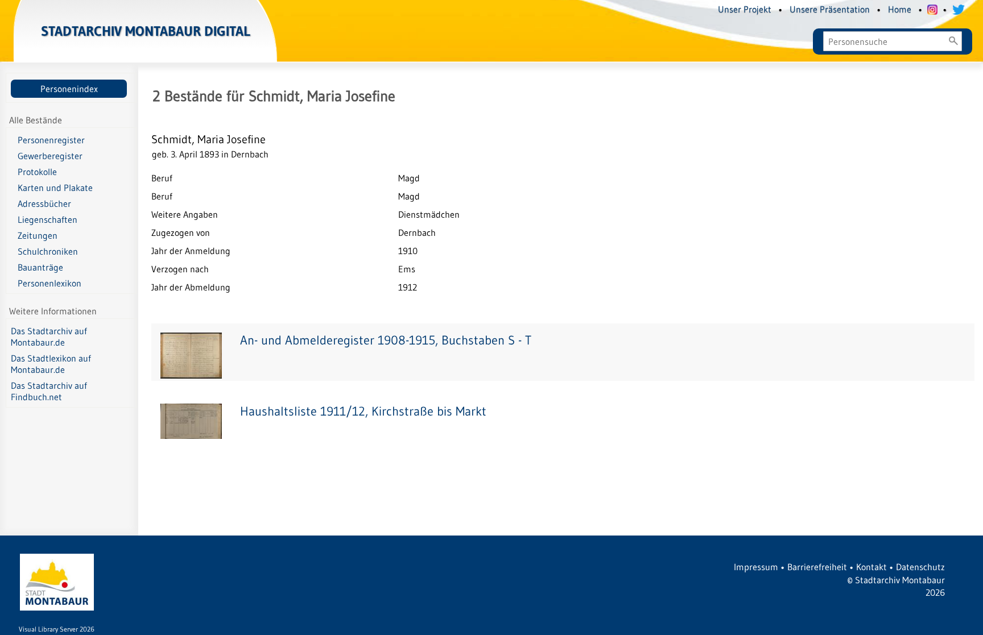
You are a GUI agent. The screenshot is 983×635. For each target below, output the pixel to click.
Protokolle (37, 171)
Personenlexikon (49, 283)
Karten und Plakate (55, 187)
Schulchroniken (48, 251)
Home (899, 9)
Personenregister (51, 140)
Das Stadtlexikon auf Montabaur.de (51, 363)
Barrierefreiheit (817, 566)
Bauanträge (40, 267)
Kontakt (871, 566)
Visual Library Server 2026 (56, 629)
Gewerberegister (50, 155)
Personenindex (69, 88)
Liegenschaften (47, 219)
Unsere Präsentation (830, 9)
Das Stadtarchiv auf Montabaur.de (49, 336)
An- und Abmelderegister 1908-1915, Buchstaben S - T (385, 340)
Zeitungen (37, 235)
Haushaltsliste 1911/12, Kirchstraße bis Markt (363, 411)
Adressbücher (44, 203)
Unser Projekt (744, 9)
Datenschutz (920, 566)
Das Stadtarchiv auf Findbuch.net (49, 391)
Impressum (756, 566)
